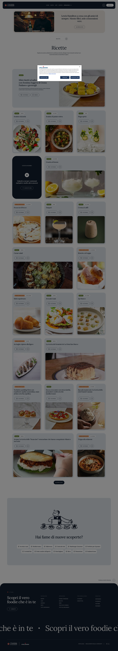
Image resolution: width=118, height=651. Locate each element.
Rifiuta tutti (65, 77)
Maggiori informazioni (52, 73)
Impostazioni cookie (44, 77)
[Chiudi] (79, 66)
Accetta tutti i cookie (75, 77)
